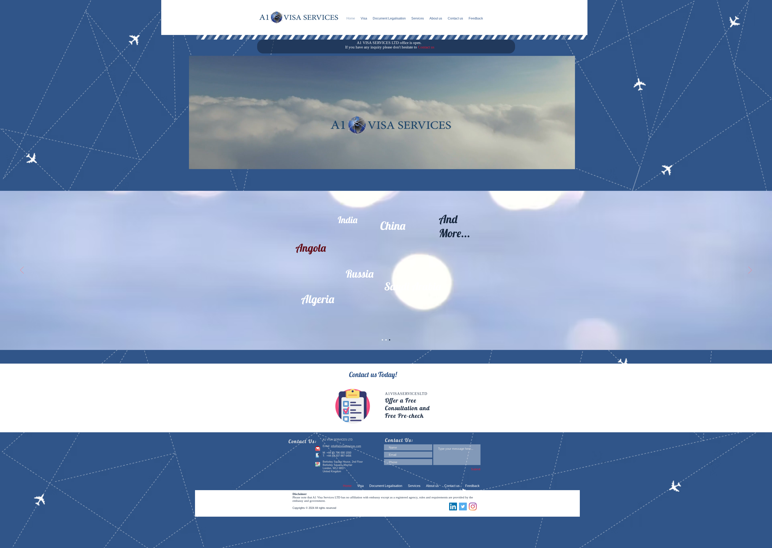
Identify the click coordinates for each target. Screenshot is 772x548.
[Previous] (22, 270)
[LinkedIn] (453, 506)
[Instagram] (473, 506)
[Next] (750, 270)
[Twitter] (463, 506)
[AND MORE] (389, 339)
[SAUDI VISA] (386, 339)
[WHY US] (382, 339)
